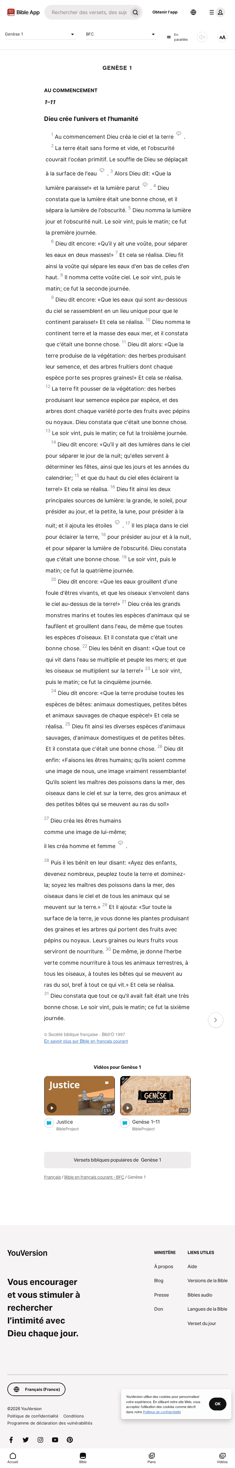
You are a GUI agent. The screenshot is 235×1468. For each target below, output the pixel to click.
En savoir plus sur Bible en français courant (86, 1041)
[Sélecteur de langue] (193, 12)
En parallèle (181, 37)
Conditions (73, 1416)
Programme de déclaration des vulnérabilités (49, 1423)
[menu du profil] (216, 12)
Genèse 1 (14, 34)
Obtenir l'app (164, 11)
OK (218, 1403)
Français (52, 1177)
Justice (71, 1121)
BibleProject (67, 1128)
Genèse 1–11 (152, 1121)
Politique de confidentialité (32, 1416)
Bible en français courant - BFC (94, 1177)
